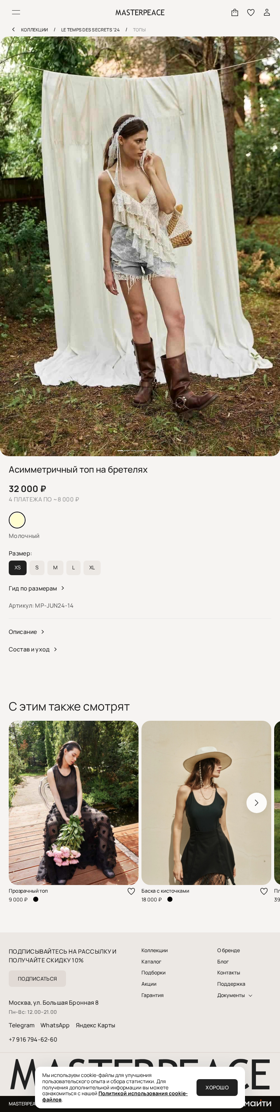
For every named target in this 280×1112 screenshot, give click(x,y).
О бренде (228, 950)
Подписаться (37, 978)
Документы (231, 995)
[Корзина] (234, 12)
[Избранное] (250, 12)
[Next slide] (256, 803)
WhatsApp (55, 1025)
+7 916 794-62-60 (33, 1039)
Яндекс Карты (96, 1025)
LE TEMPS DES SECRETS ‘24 (90, 30)
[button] (120, 450)
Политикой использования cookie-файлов (115, 1096)
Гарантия (152, 995)
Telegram (22, 1025)
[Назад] (13, 29)
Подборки (153, 972)
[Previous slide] (23, 803)
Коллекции (154, 950)
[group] (140, 246)
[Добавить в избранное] (131, 891)
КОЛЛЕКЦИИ (34, 30)
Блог (223, 961)
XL (92, 567)
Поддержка (231, 984)
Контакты (228, 972)
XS (18, 567)
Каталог (151, 961)
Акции (148, 984)
